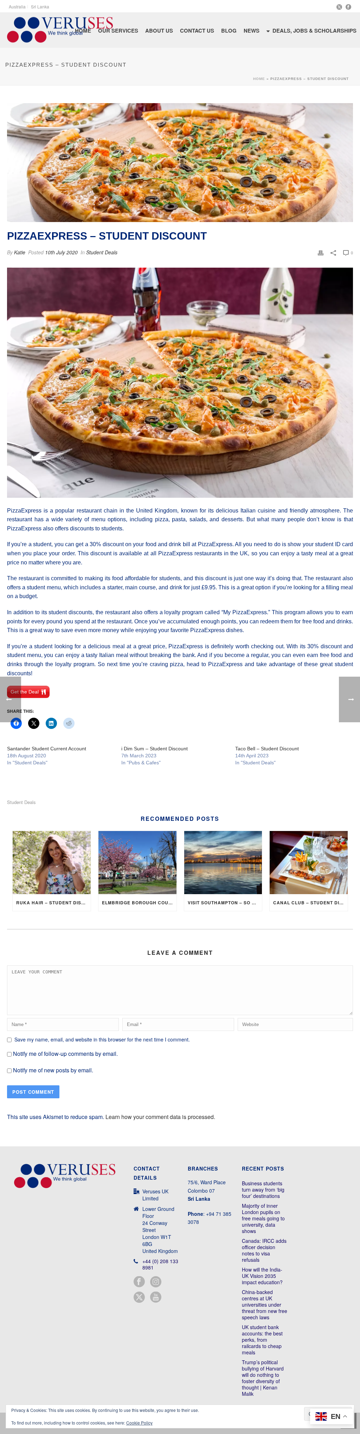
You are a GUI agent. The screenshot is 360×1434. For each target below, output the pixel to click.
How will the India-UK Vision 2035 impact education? (262, 1275)
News (251, 30)
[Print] (320, 252)
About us (159, 30)
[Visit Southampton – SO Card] (223, 862)
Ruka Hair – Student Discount (53, 902)
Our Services (118, 30)
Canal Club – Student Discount (310, 902)
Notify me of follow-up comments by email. (65, 1054)
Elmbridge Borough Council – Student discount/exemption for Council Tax (139, 902)
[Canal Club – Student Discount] (309, 862)
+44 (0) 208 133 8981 (160, 1264)
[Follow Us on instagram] (155, 1282)
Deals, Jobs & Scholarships (314, 30)
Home (259, 79)
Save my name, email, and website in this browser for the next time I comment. (102, 1039)
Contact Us (197, 30)
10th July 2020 (61, 252)
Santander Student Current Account (46, 748)
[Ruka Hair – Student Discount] (52, 862)
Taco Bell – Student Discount (267, 748)
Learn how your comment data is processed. (160, 1117)
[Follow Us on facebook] (139, 1282)
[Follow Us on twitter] (139, 1297)
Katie (19, 252)
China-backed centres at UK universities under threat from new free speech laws (264, 1304)
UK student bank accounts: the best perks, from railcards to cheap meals (262, 1339)
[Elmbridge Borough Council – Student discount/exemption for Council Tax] (137, 862)
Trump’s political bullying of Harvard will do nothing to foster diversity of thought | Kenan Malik (263, 1378)
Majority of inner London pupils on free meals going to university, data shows (263, 1218)
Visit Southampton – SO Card (225, 902)
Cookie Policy (139, 1423)
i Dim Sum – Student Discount (154, 748)
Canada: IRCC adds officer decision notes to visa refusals (264, 1250)
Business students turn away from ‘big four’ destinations (263, 1189)
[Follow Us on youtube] (155, 1297)
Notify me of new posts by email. (53, 1070)
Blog (229, 30)
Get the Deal (25, 692)
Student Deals (101, 252)
